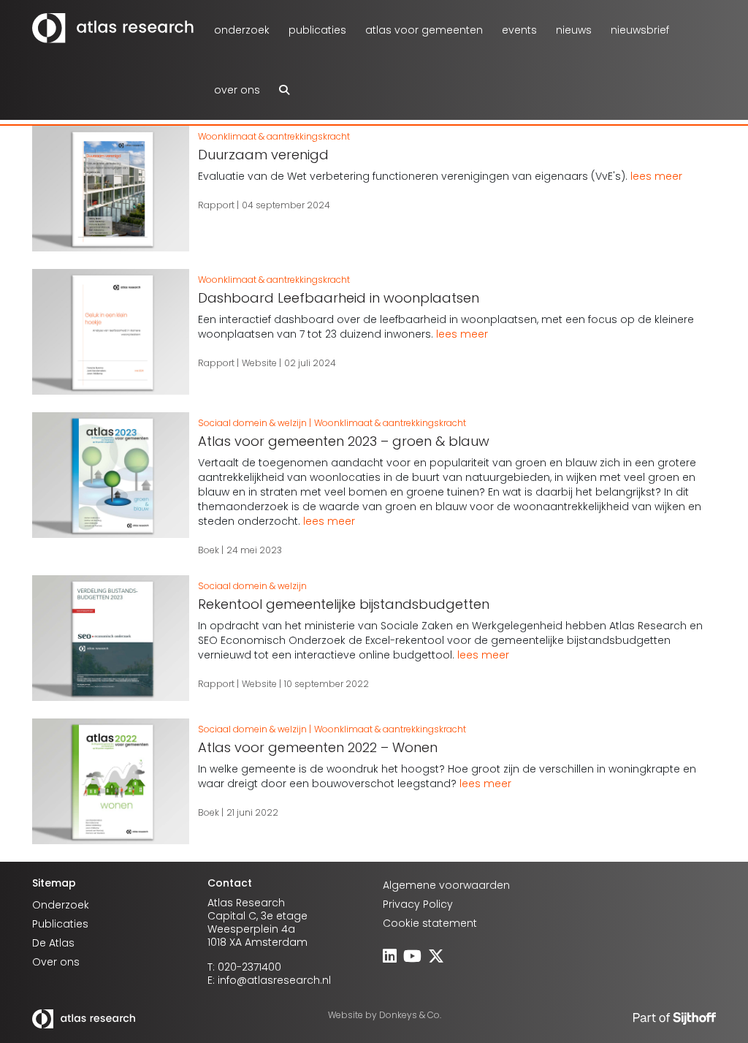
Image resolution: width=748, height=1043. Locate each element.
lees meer (656, 176)
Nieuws (574, 30)
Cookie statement (430, 923)
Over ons (237, 90)
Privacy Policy (418, 904)
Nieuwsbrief (640, 30)
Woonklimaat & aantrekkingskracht (274, 136)
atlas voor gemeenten (424, 30)
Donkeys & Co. (410, 1015)
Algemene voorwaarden (446, 885)
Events (519, 30)
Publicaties (317, 30)
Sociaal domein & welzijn (252, 423)
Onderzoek (242, 30)
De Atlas (53, 943)
